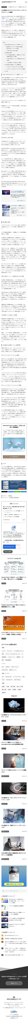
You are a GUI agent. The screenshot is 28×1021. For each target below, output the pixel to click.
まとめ (6, 71)
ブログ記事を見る (14, 456)
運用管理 (18, 657)
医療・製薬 (13, 686)
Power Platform (17, 679)
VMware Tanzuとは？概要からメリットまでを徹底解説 (17, 913)
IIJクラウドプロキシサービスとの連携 (15, 66)
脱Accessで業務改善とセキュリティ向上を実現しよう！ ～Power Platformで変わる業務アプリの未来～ (16, 943)
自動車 (9, 689)
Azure (16, 148)
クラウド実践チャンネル (9, 1004)
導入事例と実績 (8, 52)
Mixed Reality (5, 669)
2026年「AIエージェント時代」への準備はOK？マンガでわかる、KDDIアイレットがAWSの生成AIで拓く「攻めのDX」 (15, 950)
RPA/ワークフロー (14, 666)
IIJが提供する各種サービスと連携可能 (13, 64)
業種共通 (3, 692)
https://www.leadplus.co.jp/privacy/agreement (12, 536)
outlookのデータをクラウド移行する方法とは (17, 925)
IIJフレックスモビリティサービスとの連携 (16, 68)
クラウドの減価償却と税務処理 (16, 905)
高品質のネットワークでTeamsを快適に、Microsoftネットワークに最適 (15, 47)
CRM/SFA (8, 666)
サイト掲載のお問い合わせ (8, 1007)
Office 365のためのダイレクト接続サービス (14, 44)
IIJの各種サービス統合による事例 (14, 62)
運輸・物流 (4, 689)
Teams (3, 16)
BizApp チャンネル (19, 1004)
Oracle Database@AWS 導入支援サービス (14, 955)
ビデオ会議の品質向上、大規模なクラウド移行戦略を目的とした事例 (16, 55)
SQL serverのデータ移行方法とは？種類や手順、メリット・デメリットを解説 (16, 901)
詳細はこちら (14, 983)
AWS (23, 676)
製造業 (3, 686)
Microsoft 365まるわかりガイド (12, 935)
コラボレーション (11, 657)
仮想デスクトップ (12, 669)
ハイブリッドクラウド (14, 497)
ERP (3, 666)
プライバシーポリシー (19, 1007)
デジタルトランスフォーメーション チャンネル (13, 1002)
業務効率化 (4, 657)
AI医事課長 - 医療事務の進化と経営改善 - (14, 938)
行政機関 (14, 689)
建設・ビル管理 (20, 686)
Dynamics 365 (9, 679)
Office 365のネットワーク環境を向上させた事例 (16, 59)
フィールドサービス (17, 676)
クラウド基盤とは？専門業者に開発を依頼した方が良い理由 (16, 919)
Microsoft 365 (8, 676)
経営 (3, 660)
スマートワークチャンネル (14, 1006)
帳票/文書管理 (8, 660)
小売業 (7, 686)
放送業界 (19, 689)
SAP (3, 676)
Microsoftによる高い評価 (12, 50)
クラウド (4, 6)
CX (22, 657)
